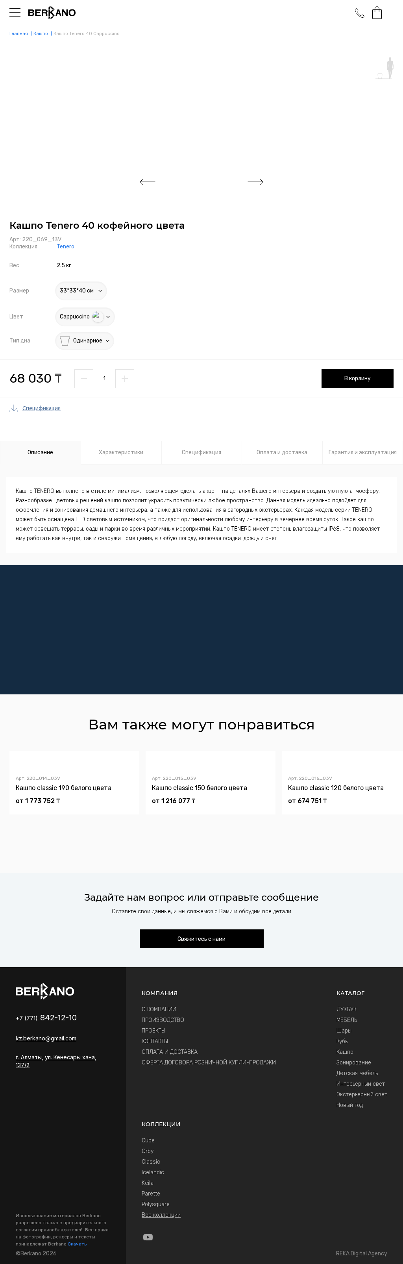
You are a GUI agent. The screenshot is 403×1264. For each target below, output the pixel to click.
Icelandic (153, 1172)
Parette (151, 1193)
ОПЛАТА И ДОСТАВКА (170, 1052)
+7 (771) (46, 1018)
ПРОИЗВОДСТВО (163, 1020)
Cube (148, 1140)
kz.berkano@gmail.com (46, 1038)
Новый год (349, 1105)
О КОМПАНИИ (159, 1009)
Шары (343, 1030)
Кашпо (344, 1052)
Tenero (65, 246)
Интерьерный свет (360, 1084)
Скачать (77, 1244)
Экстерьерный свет (361, 1094)
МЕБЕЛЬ (346, 1020)
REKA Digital (361, 1253)
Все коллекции (161, 1215)
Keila (147, 1183)
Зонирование (353, 1062)
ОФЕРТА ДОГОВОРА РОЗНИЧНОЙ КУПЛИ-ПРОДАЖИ (209, 1062)
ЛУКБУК (346, 1009)
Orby (147, 1151)
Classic (151, 1162)
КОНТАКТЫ (155, 1041)
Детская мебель (357, 1073)
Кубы (342, 1041)
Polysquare (156, 1204)
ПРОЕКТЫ (153, 1030)
